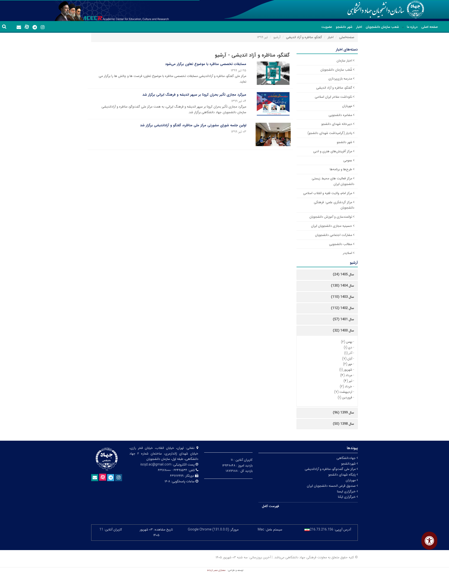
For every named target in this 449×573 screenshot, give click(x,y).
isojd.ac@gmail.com (155, 464)
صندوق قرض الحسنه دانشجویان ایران (332, 485)
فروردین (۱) (345, 397)
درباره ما (412, 26)
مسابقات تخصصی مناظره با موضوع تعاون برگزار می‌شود (205, 64)
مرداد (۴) (346, 375)
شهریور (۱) (345, 369)
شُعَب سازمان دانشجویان (336, 69)
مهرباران (347, 105)
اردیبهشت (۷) (343, 391)
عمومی (347, 160)
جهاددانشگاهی (347, 458)
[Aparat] (26, 26)
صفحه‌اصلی (346, 37)
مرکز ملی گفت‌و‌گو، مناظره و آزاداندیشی (331, 469)
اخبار (359, 26)
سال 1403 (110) (342, 296)
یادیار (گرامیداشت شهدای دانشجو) (330, 133)
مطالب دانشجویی (340, 244)
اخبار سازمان (344, 60)
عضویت (326, 26)
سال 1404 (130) (342, 285)
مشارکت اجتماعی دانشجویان (333, 235)
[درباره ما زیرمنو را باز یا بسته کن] (403, 27)
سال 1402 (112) (342, 308)
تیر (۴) (348, 380)
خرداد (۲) (346, 386)
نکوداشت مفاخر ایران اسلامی (333, 96)
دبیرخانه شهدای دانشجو (336, 123)
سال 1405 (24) (343, 274)
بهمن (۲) (346, 341)
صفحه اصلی (429, 26)
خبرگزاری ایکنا (347, 496)
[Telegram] (34, 27)
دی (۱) (348, 347)
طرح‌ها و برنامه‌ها (341, 169)
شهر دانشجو (344, 26)
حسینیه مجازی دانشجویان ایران (331, 225)
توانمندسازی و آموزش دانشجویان (330, 216)
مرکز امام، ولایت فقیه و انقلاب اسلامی (327, 193)
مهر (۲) (347, 364)
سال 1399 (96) (343, 412)
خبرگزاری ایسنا (347, 491)
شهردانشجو (349, 463)
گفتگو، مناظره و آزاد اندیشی (304, 37)
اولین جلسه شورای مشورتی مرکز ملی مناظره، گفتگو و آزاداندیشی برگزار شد (193, 125)
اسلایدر (347, 253)
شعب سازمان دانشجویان (382, 26)
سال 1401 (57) (343, 319)
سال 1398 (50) (343, 423)
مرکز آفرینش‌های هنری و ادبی (332, 151)
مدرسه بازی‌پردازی (340, 78)
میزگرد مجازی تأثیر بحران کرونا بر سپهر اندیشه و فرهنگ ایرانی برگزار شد (194, 94)
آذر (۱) (348, 353)
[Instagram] (42, 27)
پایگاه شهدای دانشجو (342, 474)
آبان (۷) (347, 358)
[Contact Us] (18, 27)
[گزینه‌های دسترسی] (429, 541)
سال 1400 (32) (343, 330)
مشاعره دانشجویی (340, 115)
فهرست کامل (270, 506)
